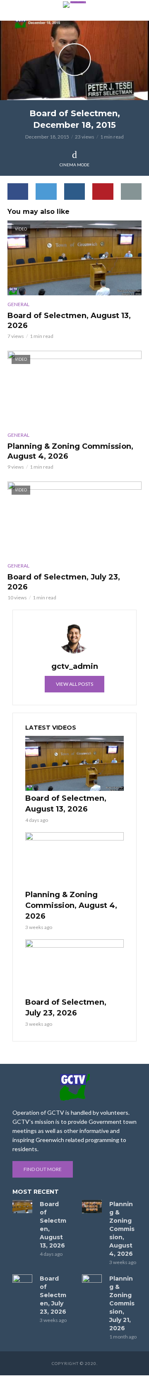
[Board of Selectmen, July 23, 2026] (74, 967)
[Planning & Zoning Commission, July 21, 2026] (92, 1281)
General (18, 304)
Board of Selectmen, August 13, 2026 (69, 320)
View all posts (74, 684)
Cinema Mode (74, 164)
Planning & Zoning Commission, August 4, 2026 (70, 451)
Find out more (43, 1169)
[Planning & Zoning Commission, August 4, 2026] (74, 860)
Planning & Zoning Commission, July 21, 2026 (122, 1303)
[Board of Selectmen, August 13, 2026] (74, 763)
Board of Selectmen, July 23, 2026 (63, 581)
